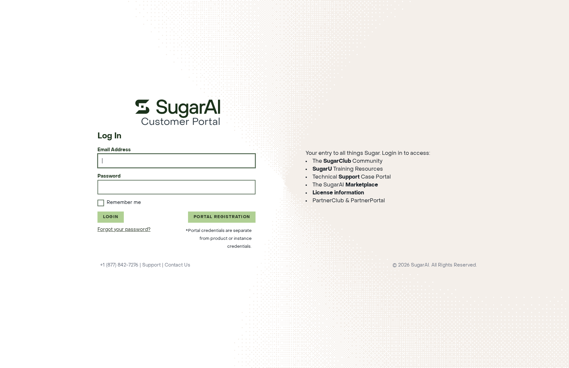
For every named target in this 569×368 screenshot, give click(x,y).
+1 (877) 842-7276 (119, 265)
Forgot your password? (123, 230)
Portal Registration (222, 217)
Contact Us (177, 265)
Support (151, 265)
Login (110, 217)
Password (109, 176)
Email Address (114, 150)
